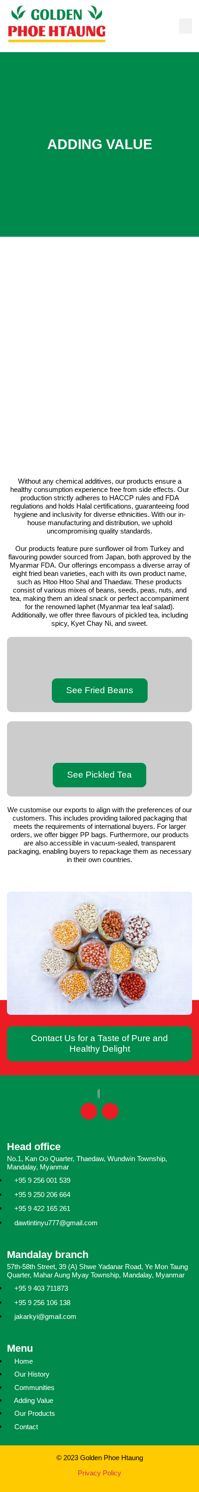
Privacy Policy (99, 1473)
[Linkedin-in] (110, 1111)
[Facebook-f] (89, 1111)
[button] (185, 26)
